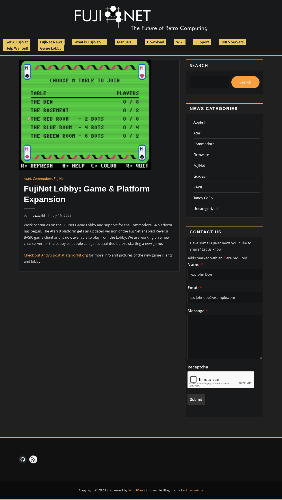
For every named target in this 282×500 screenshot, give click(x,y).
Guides (199, 176)
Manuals (124, 42)
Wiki (179, 42)
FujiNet (59, 178)
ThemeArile (194, 490)
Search (199, 65)
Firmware (201, 154)
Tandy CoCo (203, 197)
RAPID (198, 187)
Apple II (199, 122)
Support (202, 42)
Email (194, 287)
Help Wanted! (17, 48)
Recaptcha (197, 367)
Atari (27, 178)
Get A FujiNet (17, 42)
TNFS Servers (232, 42)
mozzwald (34, 215)
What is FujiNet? (88, 42)
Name (195, 264)
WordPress (136, 490)
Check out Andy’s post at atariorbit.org (56, 255)
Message (197, 311)
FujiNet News (51, 42)
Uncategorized (205, 208)
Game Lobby (50, 48)
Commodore (42, 178)
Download (155, 42)
